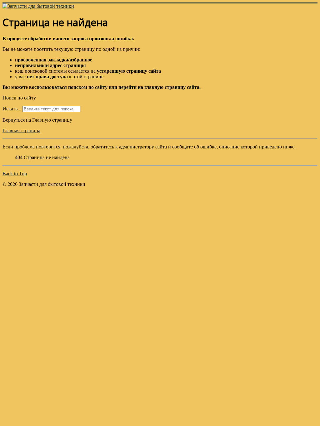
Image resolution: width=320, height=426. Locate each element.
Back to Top (14, 173)
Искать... (11, 108)
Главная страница (21, 130)
